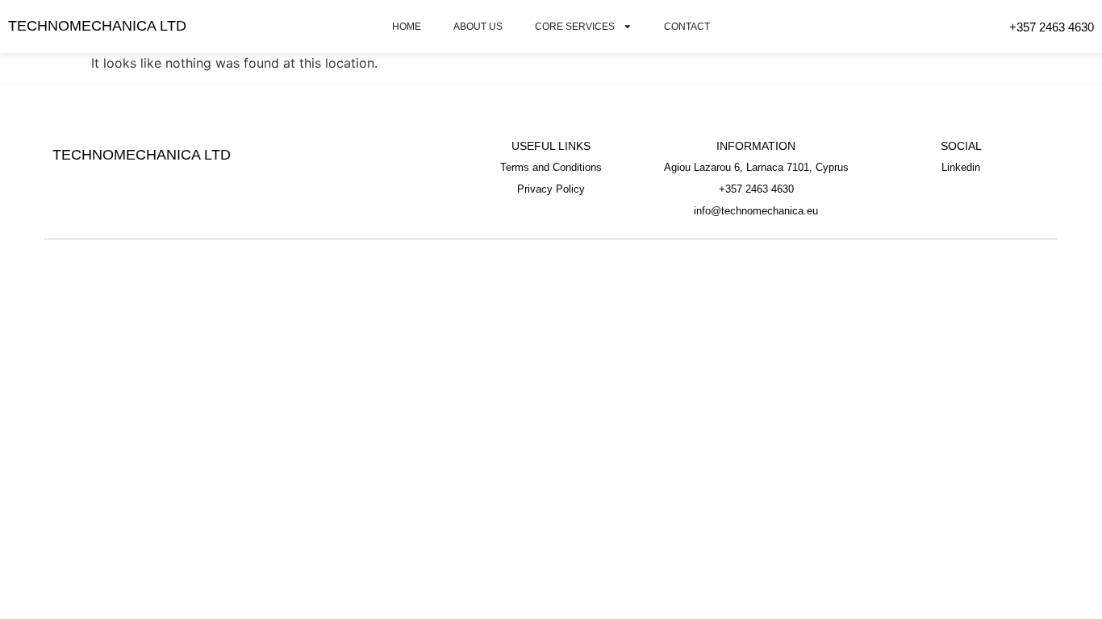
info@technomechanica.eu (756, 211)
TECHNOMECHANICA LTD (97, 26)
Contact (687, 26)
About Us (478, 26)
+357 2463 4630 (1051, 27)
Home (406, 26)
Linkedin (960, 167)
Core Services (575, 26)
